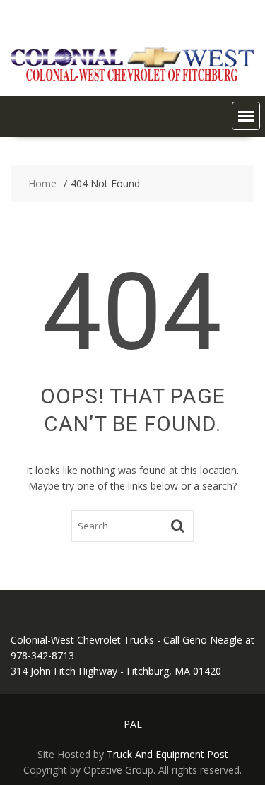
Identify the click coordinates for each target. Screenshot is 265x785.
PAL (133, 724)
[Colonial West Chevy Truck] (132, 78)
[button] (246, 116)
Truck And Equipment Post (167, 754)
